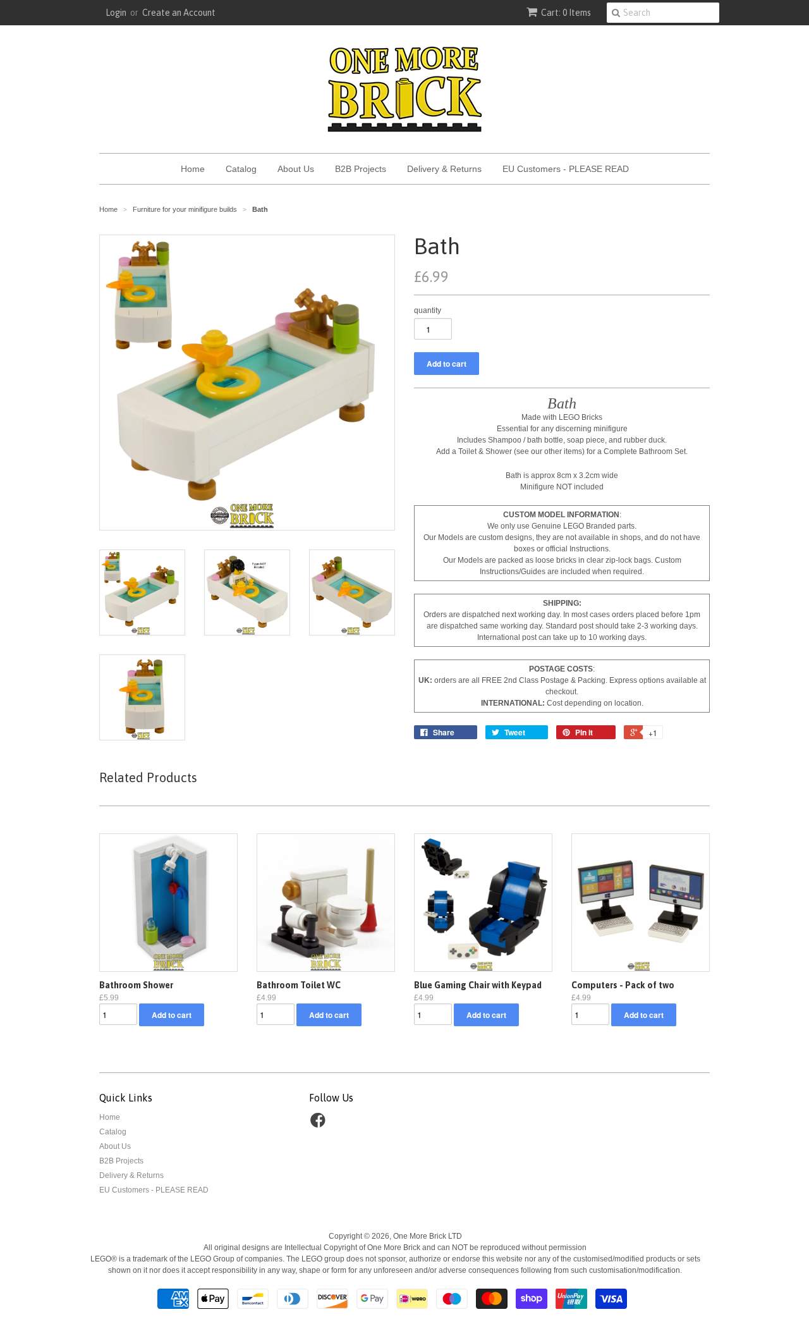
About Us (295, 169)
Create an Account (179, 13)
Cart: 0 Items (566, 13)
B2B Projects (360, 169)
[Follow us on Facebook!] (319, 1124)
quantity (427, 310)
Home (193, 169)
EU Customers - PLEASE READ (565, 169)
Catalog (241, 169)
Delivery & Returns (444, 169)
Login (116, 13)
